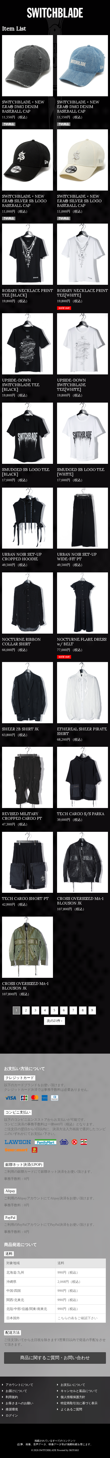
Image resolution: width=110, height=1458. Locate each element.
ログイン (12, 1415)
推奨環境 (12, 1409)
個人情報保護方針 (73, 1397)
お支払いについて (73, 1385)
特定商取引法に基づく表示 (79, 1403)
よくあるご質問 (71, 1409)
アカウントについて (19, 1385)
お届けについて (16, 1391)
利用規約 (12, 1397)
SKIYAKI (74, 1450)
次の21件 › (54, 1021)
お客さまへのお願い (19, 1403)
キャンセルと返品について (79, 1391)
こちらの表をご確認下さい (77, 1318)
